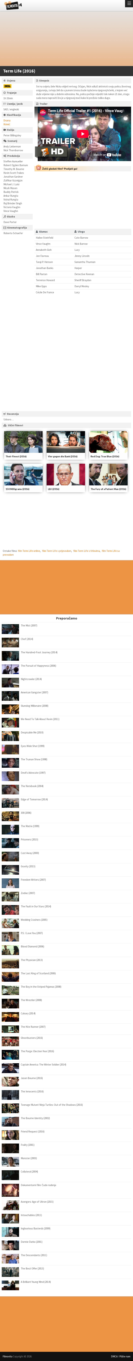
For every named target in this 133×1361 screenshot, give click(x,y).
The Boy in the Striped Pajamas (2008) (41, 986)
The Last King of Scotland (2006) (38, 973)
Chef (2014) (27, 639)
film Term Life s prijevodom (56, 551)
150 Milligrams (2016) (17, 489)
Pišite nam (124, 1356)
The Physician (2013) (32, 960)
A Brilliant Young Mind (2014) (36, 1281)
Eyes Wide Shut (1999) (33, 746)
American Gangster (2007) (34, 692)
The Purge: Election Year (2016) (37, 1051)
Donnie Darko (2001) (31, 1241)
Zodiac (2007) (28, 893)
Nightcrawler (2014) (31, 679)
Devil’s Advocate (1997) (33, 772)
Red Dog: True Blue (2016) (105, 456)
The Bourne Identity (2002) (35, 1118)
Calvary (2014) (28, 1013)
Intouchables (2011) (31, 1215)
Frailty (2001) (27, 1144)
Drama (6, 120)
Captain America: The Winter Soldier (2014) (43, 1064)
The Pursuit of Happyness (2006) (38, 665)
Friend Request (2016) (33, 1131)
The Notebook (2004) (32, 786)
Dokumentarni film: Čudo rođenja (38, 1185)
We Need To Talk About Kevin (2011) (40, 719)
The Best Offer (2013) (32, 1268)
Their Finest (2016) (16, 456)
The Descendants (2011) (34, 1255)
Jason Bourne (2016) (32, 1078)
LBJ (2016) (53, 489)
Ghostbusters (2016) (32, 1037)
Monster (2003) (29, 1158)
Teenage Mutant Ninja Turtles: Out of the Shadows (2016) (52, 1104)
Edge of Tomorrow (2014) (34, 799)
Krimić (6, 124)
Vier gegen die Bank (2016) (62, 456)
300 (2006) (26, 812)
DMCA (114, 1356)
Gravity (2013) (28, 866)
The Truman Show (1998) (34, 759)
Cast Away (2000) (30, 853)
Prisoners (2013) (29, 839)
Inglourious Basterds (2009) (35, 1228)
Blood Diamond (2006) (32, 946)
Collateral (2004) (29, 1171)
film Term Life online (29, 551)
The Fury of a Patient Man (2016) (108, 489)
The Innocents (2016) (32, 1091)
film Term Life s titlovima (86, 551)
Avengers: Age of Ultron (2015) (37, 1201)
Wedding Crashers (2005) (34, 919)
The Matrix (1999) (30, 826)
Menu (129, 3)
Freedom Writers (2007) (33, 879)
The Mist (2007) (29, 625)
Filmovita (7, 1356)
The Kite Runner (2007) (33, 1026)
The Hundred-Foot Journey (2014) (39, 652)
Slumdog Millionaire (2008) (34, 705)
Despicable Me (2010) (32, 732)
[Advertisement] (65, 39)
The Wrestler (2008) (31, 1000)
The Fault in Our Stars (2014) (36, 906)
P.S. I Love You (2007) (32, 933)
